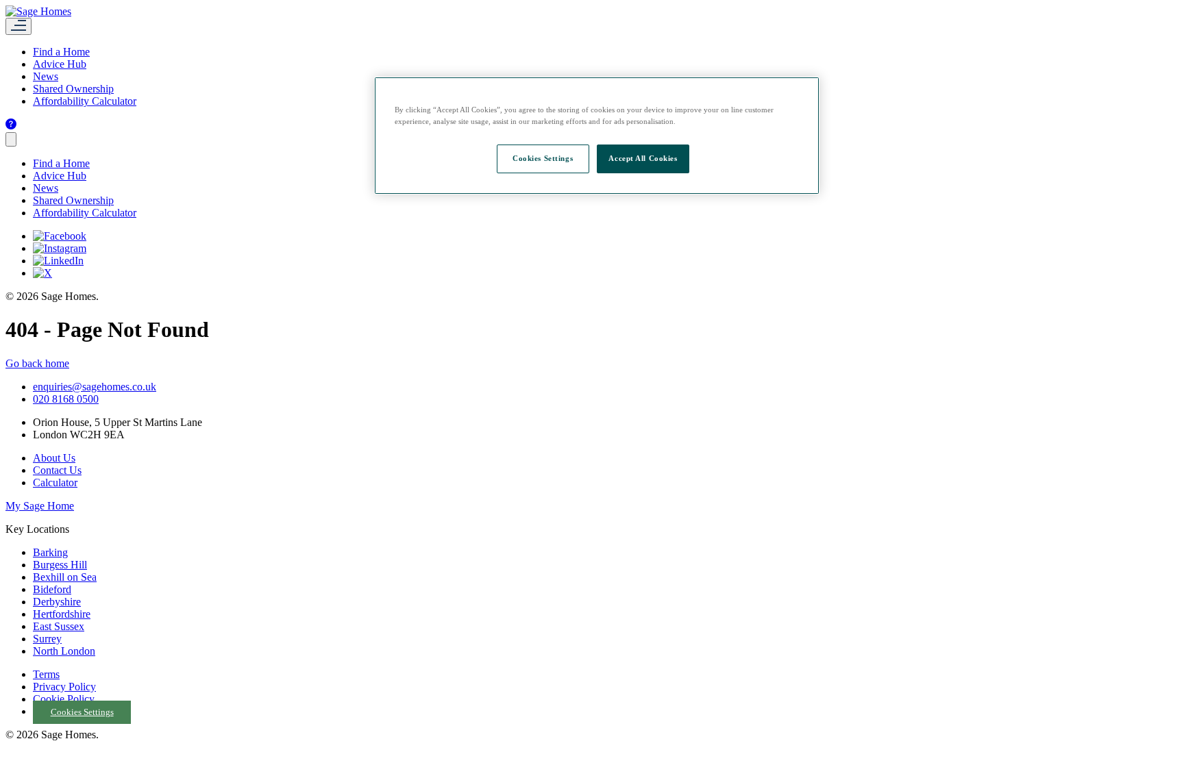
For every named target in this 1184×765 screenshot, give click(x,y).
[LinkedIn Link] (58, 260)
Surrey (47, 638)
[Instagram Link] (59, 248)
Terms (46, 674)
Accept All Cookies (642, 158)
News (45, 76)
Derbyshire (57, 601)
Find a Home (61, 52)
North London (64, 651)
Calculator (55, 482)
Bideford (52, 589)
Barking (50, 552)
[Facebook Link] (59, 236)
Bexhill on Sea (65, 577)
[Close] (10, 139)
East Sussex (58, 626)
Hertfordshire (61, 614)
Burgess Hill (60, 564)
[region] (596, 136)
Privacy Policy (64, 686)
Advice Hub (59, 64)
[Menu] (18, 26)
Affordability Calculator (84, 101)
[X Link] (42, 273)
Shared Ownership (73, 89)
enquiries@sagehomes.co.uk (94, 386)
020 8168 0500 (66, 399)
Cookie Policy (64, 699)
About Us (54, 458)
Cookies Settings (82, 712)
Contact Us (57, 470)
